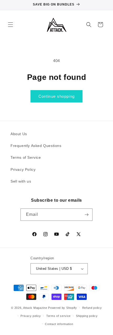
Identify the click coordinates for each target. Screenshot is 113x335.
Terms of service (58, 315)
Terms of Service (26, 157)
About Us (19, 134)
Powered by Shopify (62, 307)
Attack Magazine (35, 307)
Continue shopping (56, 96)
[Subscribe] (86, 214)
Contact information (59, 324)
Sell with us (21, 181)
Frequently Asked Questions (36, 146)
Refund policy (92, 307)
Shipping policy (87, 315)
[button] (10, 24)
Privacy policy (30, 315)
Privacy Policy (23, 169)
